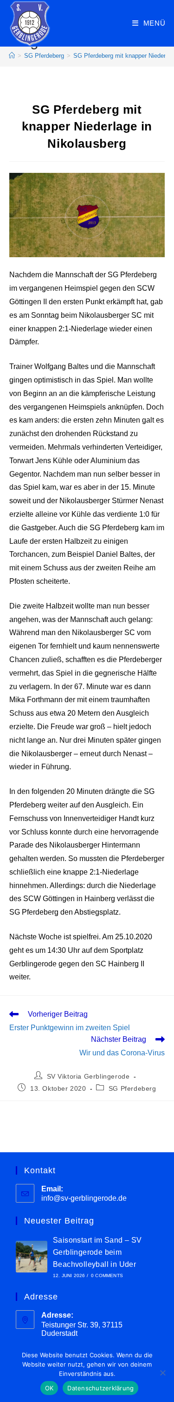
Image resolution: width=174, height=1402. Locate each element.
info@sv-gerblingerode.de (84, 1198)
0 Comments (107, 1275)
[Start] (12, 55)
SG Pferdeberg (132, 1088)
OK (49, 1388)
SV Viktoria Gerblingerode (88, 1076)
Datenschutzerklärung (100, 1388)
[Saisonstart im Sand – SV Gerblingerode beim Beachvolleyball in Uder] (31, 1256)
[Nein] (162, 1372)
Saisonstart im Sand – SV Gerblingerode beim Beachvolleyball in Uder (97, 1252)
